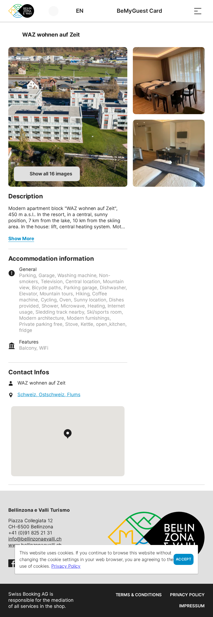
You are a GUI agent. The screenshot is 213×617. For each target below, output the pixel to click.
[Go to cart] (184, 11)
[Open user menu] (56, 11)
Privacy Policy (187, 594)
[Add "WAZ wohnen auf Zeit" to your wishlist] (199, 34)
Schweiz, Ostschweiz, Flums (48, 394)
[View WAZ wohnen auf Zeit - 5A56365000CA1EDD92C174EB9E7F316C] (169, 153)
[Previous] (13, 34)
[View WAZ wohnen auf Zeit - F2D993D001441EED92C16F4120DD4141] (169, 80)
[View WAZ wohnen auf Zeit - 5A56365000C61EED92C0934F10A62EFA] (67, 117)
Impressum (192, 605)
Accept (183, 559)
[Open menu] (198, 11)
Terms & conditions (139, 594)
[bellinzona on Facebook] (12, 563)
